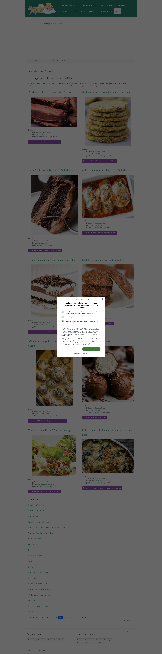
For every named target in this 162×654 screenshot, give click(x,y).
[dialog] (81, 327)
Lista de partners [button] (66, 335)
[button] (81, 325)
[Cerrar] (103, 299)
